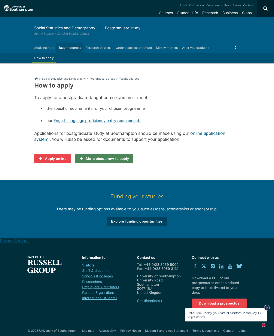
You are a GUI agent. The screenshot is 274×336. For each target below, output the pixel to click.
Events (237, 5)
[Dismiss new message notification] (267, 308)
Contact (248, 5)
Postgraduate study (122, 28)
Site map (88, 330)
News (227, 5)
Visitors (88, 265)
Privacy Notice (130, 330)
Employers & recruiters (100, 287)
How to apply (44, 58)
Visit (191, 5)
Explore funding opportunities (137, 221)
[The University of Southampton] (18, 8)
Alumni (200, 5)
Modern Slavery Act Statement (166, 330)
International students (99, 298)
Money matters (167, 47)
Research (210, 13)
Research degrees (98, 47)
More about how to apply (107, 158)
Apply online (56, 158)
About (183, 5)
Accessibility (107, 330)
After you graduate (195, 47)
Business (230, 13)
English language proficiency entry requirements (97, 120)
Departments (214, 5)
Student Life (187, 13)
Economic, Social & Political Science (66, 33)
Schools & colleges (97, 276)
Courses (166, 13)
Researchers (92, 282)
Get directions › (149, 301)
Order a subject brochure (134, 47)
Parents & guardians (98, 292)
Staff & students (95, 270)
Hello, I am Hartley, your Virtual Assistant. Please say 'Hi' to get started (224, 314)
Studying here (44, 47)
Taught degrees (69, 47)
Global (247, 13)
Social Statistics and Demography (65, 28)
